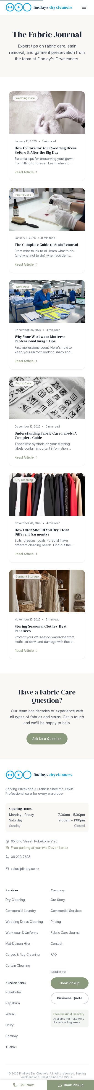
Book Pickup (74, 1085)
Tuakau (11, 1047)
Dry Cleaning (15, 900)
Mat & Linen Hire (17, 943)
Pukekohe (13, 992)
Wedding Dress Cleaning (24, 922)
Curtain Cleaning (17, 965)
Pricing (56, 922)
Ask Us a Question (47, 739)
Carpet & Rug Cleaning (22, 954)
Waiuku (10, 1014)
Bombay (11, 1036)
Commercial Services (66, 911)
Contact (56, 943)
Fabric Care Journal (65, 932)
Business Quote (69, 998)
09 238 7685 (21, 857)
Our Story (58, 900)
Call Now (26, 1085)
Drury (9, 1025)
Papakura (12, 1003)
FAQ (54, 954)
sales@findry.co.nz (25, 869)
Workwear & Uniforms (21, 932)
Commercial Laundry (20, 911)
